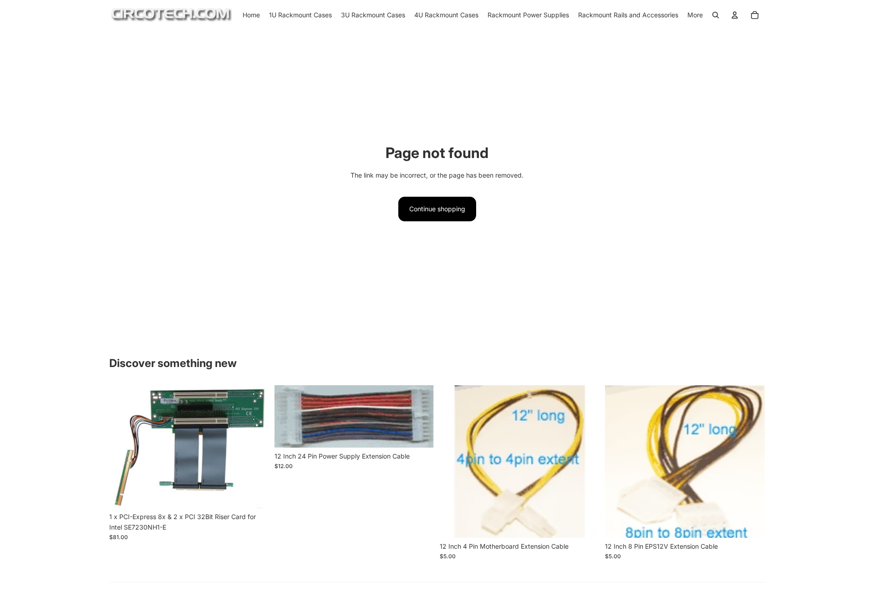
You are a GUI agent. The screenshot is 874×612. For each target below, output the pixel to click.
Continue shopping (437, 209)
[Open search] (716, 15)
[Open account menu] (735, 15)
